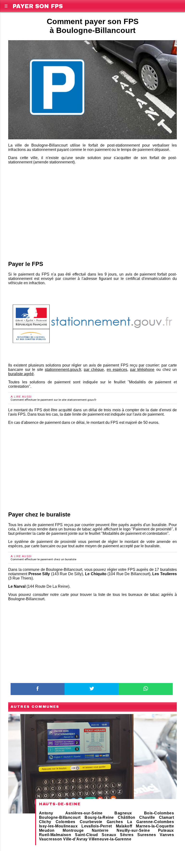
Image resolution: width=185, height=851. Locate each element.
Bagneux (123, 813)
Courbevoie (91, 822)
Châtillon (126, 817)
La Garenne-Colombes (150, 822)
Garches (115, 822)
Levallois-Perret (96, 826)
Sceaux (109, 835)
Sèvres (126, 835)
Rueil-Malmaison (55, 835)
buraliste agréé (21, 374)
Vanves (167, 835)
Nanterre (100, 830)
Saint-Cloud (86, 835)
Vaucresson (50, 839)
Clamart (166, 817)
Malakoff (124, 826)
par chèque (94, 369)
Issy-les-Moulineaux (58, 826)
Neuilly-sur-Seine (133, 830)
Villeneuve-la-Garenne (110, 839)
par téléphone (142, 369)
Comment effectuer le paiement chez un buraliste (43, 559)
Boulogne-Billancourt (60, 817)
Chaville (147, 817)
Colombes (65, 822)
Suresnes (146, 835)
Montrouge (73, 830)
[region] (92, 206)
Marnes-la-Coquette (155, 826)
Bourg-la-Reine (99, 817)
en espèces (117, 369)
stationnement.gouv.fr (63, 369)
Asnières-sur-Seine (84, 813)
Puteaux (166, 830)
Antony (46, 813)
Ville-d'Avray (75, 839)
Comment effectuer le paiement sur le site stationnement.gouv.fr (53, 399)
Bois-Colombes (159, 813)
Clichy (45, 822)
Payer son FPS (38, 5)
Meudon (47, 830)
